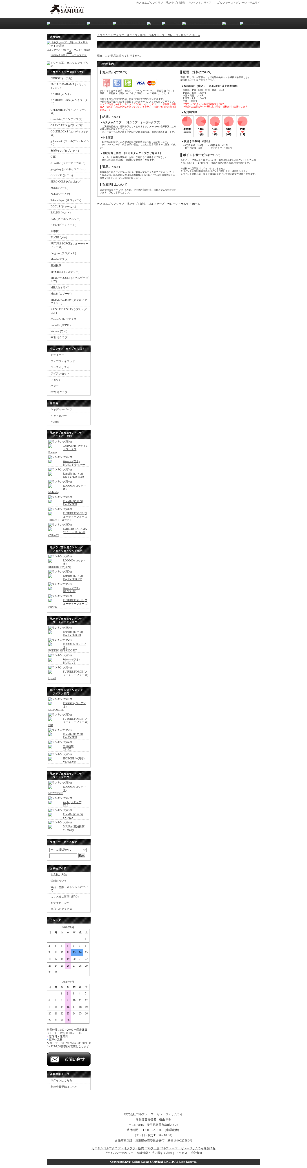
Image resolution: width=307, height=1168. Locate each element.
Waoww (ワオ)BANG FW (71, 590)
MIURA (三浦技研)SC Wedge (74, 828)
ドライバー (57, 354)
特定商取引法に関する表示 (154, 1153)
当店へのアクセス (61, 909)
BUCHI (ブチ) (59, 237)
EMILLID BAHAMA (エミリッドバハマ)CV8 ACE (67, 532)
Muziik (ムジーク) (61, 293)
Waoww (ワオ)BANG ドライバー (74, 463)
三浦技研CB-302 (68, 748)
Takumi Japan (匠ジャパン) (66, 200)
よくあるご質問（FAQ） (65, 896)
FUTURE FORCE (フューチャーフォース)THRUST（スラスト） (68, 516)
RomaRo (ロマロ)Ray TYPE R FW (73, 577)
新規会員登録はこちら (64, 1086)
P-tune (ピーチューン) (63, 225)
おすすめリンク (60, 902)
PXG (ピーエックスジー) (65, 218)
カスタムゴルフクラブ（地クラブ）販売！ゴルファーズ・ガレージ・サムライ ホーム (148, 35)
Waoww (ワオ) (59, 331)
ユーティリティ (60, 367)
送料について (59, 880)
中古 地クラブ (59, 337)
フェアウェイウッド (63, 361)
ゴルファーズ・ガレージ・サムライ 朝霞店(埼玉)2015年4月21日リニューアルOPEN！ (68, 52)
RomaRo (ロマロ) (61, 325)
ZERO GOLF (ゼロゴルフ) (66, 181)
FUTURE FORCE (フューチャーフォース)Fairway (68, 603)
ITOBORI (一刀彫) (61, 78)
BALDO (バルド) (61, 212)
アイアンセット (60, 373)
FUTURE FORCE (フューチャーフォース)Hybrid (68, 675)
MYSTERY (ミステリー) (65, 271)
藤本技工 (56, 231)
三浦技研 (56, 265)
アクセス (181, 1153)
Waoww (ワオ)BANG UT (71, 661)
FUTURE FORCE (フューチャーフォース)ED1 (68, 722)
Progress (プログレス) (63, 253)
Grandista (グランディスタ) (66, 119)
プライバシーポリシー (118, 1153)
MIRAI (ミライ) (60, 287)
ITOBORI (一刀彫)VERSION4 (74, 760)
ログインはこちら (61, 1080)
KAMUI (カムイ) (61, 94)
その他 (55, 422)
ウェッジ (56, 379)
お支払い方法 (59, 874)
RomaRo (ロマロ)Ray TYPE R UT (73, 633)
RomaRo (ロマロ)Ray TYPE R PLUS (74, 475)
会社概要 (197, 1153)
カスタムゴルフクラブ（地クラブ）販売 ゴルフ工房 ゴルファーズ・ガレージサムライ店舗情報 (153, 1148)
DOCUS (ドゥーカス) (63, 206)
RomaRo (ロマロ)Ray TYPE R (73, 503)
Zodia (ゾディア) (60, 194)
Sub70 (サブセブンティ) (65, 150)
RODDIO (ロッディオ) (64, 318)
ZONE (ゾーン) (59, 187)
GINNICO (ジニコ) (62, 175)
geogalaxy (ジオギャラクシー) (68, 169)
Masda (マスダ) (59, 259)
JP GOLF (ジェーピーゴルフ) (68, 163)
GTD (53, 156)
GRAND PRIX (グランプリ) (67, 125)
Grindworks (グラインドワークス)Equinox (68, 449)
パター (55, 385)
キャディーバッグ (61, 409)
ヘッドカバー (59, 415)
